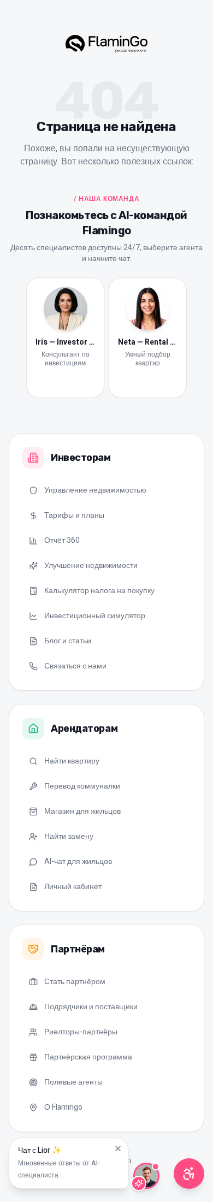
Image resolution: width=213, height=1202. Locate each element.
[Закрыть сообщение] (118, 1148)
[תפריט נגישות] (189, 1173)
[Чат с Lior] (146, 1176)
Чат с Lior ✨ (59, 1163)
